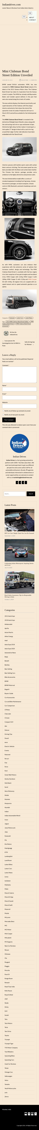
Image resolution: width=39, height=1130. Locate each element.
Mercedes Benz (9, 921)
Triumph (7, 1039)
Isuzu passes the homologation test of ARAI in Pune (11, 343)
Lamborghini (8, 856)
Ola (6, 958)
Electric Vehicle (9, 746)
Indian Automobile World (12, 815)
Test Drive (8, 1031)
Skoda (6, 1003)
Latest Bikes (8, 864)
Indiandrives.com (11, 4)
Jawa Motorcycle (10, 828)
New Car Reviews (10, 946)
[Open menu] (24, 16)
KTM (6, 852)
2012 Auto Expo (10, 616)
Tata (6, 1019)
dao (6, 726)
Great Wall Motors (10, 775)
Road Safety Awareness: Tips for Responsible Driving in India (18, 596)
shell (6, 999)
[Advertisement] (19, 45)
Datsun (7, 730)
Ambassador (8, 624)
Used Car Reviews (10, 1064)
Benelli (7, 661)
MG (6, 925)
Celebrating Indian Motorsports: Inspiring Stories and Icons (19, 564)
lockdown (8, 881)
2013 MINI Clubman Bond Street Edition (17, 321)
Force (6, 767)
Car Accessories (10, 697)
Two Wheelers (9, 1052)
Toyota (7, 1035)
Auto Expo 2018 (10, 644)
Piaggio (7, 966)
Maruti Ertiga (9, 897)
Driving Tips (8, 734)
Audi (6, 640)
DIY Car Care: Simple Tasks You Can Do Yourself (19, 533)
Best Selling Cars (10, 673)
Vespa (6, 1068)
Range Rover (9, 978)
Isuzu (6, 819)
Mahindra (8, 885)
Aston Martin (9, 632)
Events (7, 750)
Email (4, 394)
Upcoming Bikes (10, 1056)
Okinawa (7, 954)
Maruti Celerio (9, 893)
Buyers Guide (9, 693)
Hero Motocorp (9, 791)
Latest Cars (20, 318)
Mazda (7, 913)
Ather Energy (9, 636)
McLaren (7, 917)
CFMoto (7, 710)
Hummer (7, 799)
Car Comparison (10, 705)
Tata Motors (8, 1023)
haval (6, 787)
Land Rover (8, 860)
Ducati (7, 738)
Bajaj (6, 657)
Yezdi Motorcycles (10, 1088)
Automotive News (10, 653)
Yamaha (7, 1084)
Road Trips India (10, 986)
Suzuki (7, 1015)
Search (31, 494)
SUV (6, 1011)
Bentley (7, 665)
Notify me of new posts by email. (14, 415)
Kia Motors (8, 844)
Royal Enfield (9, 995)
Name (4, 385)
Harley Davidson (10, 779)
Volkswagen (8, 1076)
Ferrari (7, 758)
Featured (11, 318)
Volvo (6, 1080)
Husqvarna (8, 803)
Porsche (7, 970)
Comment (5, 365)
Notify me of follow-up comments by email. (17, 411)
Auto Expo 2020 (10, 648)
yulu (6, 1092)
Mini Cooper (8, 933)
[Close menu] (30, 13)
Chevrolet (8, 714)
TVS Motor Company (11, 1048)
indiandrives (14, 334)
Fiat (6, 763)
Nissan (7, 950)
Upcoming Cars (9, 1060)
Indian (7, 811)
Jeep (6, 832)
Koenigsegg (8, 848)
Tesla (6, 1027)
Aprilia (7, 628)
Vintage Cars (9, 1072)
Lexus (6, 877)
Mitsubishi (8, 938)
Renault (7, 982)
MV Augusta (8, 942)
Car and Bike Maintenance (13, 701)
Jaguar (7, 824)
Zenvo (7, 1096)
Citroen (7, 718)
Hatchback (8, 783)
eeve (6, 742)
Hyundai (7, 807)
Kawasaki (8, 836)
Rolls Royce (8, 991)
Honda (7, 795)
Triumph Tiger (9, 1043)
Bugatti (7, 689)
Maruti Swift (8, 905)
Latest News (28, 318)
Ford (6, 771)
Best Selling (8, 669)
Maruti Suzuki (9, 901)
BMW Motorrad (10, 685)
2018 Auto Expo (10, 620)
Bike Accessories (10, 677)
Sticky (7, 1007)
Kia (6, 840)
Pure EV (7, 974)
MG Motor (8, 929)
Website (5, 402)
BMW (6, 681)
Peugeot (7, 962)
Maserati (7, 909)
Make (6, 889)
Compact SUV (9, 722)
